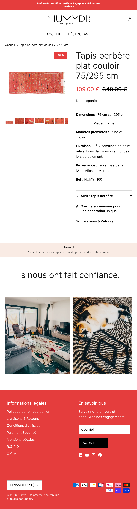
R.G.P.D (13, 447)
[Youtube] (87, 455)
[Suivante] (64, 82)
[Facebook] (80, 455)
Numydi (22, 495)
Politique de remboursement (29, 412)
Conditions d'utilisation (25, 426)
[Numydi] (69, 19)
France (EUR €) (22, 485)
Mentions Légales (21, 440)
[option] (36, 82)
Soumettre (93, 443)
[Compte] (122, 19)
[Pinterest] (100, 455)
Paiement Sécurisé (21, 433)
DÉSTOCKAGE (79, 34)
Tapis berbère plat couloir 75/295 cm (43, 45)
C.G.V (11, 454)
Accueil (10, 45)
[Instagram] (93, 455)
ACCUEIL (54, 34)
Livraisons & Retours (23, 419)
